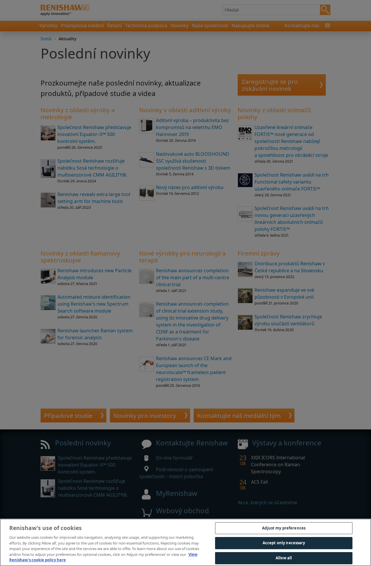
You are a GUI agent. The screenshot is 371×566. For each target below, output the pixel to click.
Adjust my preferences (283, 528)
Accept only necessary (284, 542)
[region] (185, 542)
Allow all (284, 557)
